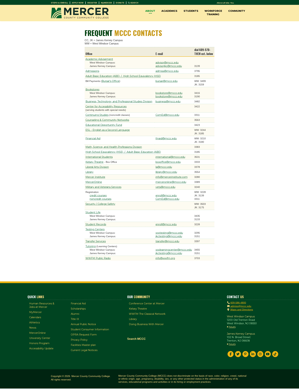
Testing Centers (95, 229)
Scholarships (78, 308)
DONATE (120, 3)
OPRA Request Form (84, 334)
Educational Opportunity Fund (103, 125)
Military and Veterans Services (103, 187)
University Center (39, 338)
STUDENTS (191, 10)
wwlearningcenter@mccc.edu (174, 249)
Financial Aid (92, 138)
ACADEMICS (169, 10)
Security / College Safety (100, 204)
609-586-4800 (238, 302)
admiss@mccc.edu (167, 71)
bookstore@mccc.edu (169, 93)
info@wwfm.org (165, 258)
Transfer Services (95, 241)
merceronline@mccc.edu (171, 182)
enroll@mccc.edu (166, 195)
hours (232, 326)
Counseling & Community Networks (107, 120)
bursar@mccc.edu (167, 81)
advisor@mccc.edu (167, 62)
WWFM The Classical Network (147, 313)
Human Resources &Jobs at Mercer (41, 305)
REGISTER (92, 3)
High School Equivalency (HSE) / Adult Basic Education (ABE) (123, 151)
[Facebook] (231, 354)
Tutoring (90, 246)
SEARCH (134, 3)
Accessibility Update (41, 348)
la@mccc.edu (164, 167)
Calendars (35, 317)
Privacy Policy (79, 339)
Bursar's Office (110, 81)
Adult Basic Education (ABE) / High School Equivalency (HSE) (123, 76)
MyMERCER (106, 3)
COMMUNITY (236, 10)
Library (89, 172)
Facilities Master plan (83, 345)
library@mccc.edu (166, 172)
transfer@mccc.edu (167, 241)
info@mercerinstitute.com (172, 177)
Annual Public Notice (83, 324)
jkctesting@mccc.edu (169, 236)
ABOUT (150, 10)
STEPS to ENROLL (59, 3)
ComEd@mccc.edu (167, 114)
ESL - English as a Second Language (107, 130)
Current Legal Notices (84, 350)
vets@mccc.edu (165, 187)
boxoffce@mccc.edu (168, 162)
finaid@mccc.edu (166, 138)
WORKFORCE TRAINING (213, 12)
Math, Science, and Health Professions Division (113, 146)
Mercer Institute (95, 177)
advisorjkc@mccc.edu (169, 66)
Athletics (34, 322)
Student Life (93, 212)
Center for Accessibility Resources (105, 106)
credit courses (98, 195)
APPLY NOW (78, 3)
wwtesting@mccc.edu (169, 232)
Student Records (95, 224)
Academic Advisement (99, 59)
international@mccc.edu (170, 156)
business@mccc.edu (168, 101)
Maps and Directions (241, 309)
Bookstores (92, 89)
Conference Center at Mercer (147, 303)
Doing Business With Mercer (146, 324)
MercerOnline (93, 182)
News (32, 327)
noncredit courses (100, 198)
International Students (99, 156)
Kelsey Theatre (94, 162)
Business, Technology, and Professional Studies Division (118, 101)
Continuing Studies (96, 114)
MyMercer (35, 312)
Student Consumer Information (90, 329)
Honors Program (39, 343)
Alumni (75, 313)
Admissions (92, 71)
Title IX (75, 319)
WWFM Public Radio (98, 258)
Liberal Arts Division (97, 167)
